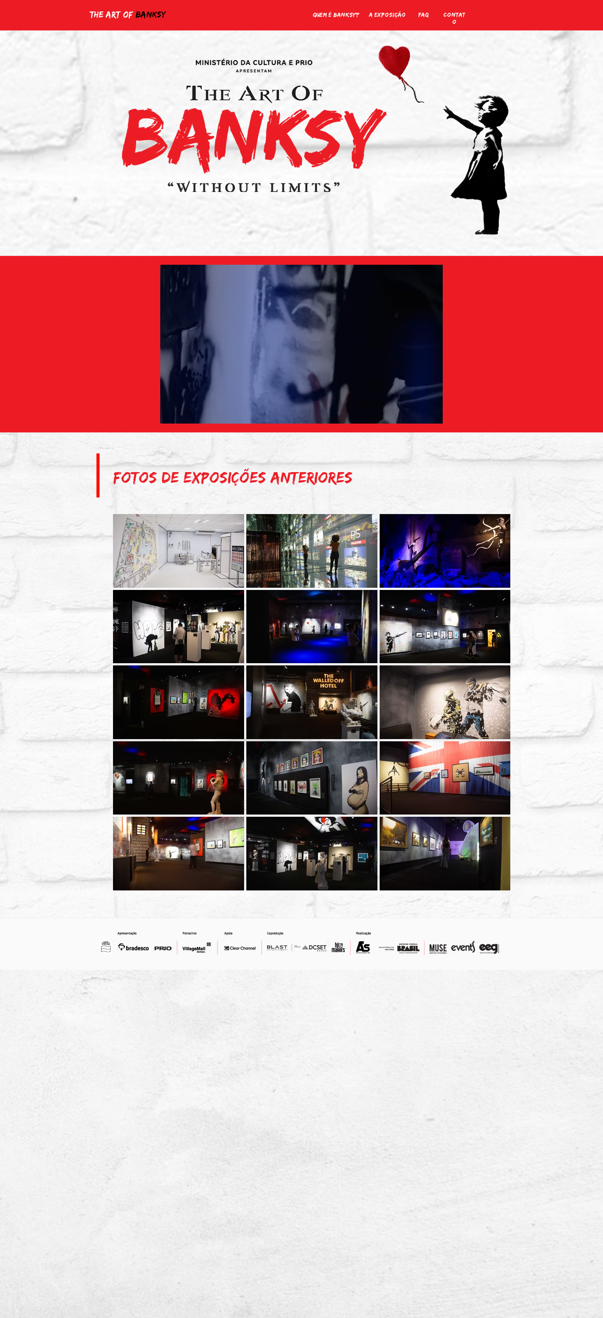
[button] (431, 414)
